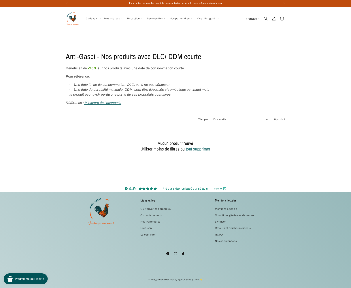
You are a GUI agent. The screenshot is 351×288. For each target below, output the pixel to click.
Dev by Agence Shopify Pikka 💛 (186, 279)
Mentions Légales (226, 209)
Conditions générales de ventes (234, 215)
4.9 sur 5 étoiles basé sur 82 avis (185, 188)
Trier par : (204, 119)
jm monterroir (163, 279)
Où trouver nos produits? (155, 209)
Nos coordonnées (226, 241)
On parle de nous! (151, 215)
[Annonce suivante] (284, 3)
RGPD (219, 234)
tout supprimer (198, 149)
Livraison (146, 228)
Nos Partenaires (150, 221)
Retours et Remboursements (233, 228)
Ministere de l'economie (102, 103)
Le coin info (147, 234)
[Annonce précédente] (67, 3)
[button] (93, 18)
